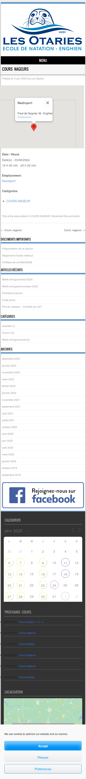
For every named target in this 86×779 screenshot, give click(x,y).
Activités (6, 326)
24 (54, 585)
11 (65, 562)
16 (43, 574)
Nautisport (9, 181)
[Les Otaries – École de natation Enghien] (42, 49)
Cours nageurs (11, 230)
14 (21, 574)
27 (9, 596)
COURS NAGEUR (18, 201)
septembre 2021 (11, 406)
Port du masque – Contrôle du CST (22, 306)
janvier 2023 (9, 365)
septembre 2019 (11, 475)
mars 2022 (8, 379)
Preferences (43, 769)
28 (21, 596)
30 (43, 596)
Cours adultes (27, 644)
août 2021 (8, 413)
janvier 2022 (9, 393)
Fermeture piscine (12, 293)
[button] (34, 128)
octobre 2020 (9, 427)
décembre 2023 (11, 358)
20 (9, 585)
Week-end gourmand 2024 (17, 279)
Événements (25, 117)
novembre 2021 (11, 399)
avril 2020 (7, 447)
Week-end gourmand (14, 339)
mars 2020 (8, 454)
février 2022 (9, 386)
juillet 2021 (8, 420)
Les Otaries (37, 78)
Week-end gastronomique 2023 (20, 286)
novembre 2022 (11, 372)
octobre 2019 (9, 468)
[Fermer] (48, 103)
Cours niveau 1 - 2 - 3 (31, 622)
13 (9, 574)
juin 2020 (7, 440)
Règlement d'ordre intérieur (17, 255)
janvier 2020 (9, 461)
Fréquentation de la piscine (17, 248)
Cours (5, 332)
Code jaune (8, 300)
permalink (74, 216)
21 (21, 585)
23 (43, 585)
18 (65, 574)
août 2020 (8, 433)
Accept (43, 746)
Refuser (43, 757)
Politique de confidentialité (17, 262)
